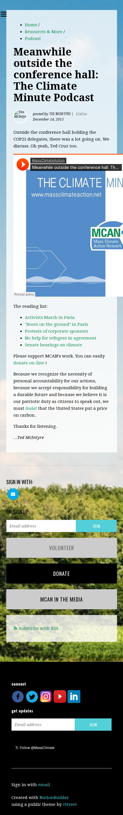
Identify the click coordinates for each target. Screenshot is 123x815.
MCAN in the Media (61, 599)
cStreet (70, 804)
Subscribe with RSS (38, 628)
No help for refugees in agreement (60, 338)
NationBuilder (54, 797)
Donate (61, 573)
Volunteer (61, 548)
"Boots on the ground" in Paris (56, 324)
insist (31, 408)
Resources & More (43, 31)
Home (31, 24)
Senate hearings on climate (53, 344)
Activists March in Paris (50, 317)
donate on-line (28, 362)
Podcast (33, 38)
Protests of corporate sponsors (56, 331)
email (44, 784)
